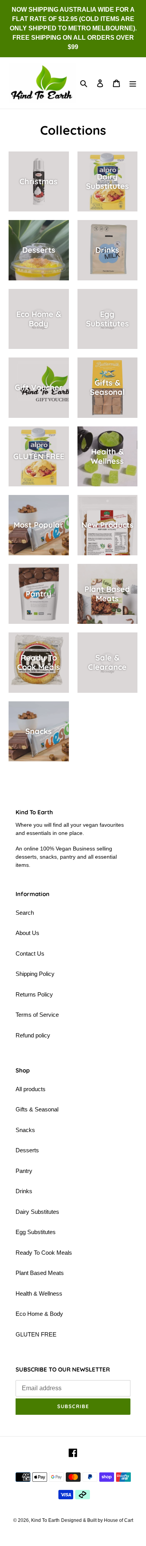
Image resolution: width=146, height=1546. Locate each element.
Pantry (24, 1170)
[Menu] (133, 83)
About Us (27, 933)
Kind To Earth (45, 1520)
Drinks (24, 1191)
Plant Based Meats (40, 1273)
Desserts (27, 1150)
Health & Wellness (39, 1293)
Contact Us (30, 953)
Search (25, 912)
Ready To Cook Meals (44, 1252)
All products (31, 1089)
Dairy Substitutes (37, 1211)
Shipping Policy (35, 973)
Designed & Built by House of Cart (97, 1520)
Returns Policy (34, 994)
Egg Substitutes (36, 1232)
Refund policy (33, 1035)
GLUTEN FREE (36, 1334)
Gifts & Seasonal (37, 1109)
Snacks (25, 1130)
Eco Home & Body (39, 1313)
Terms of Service (37, 1014)
